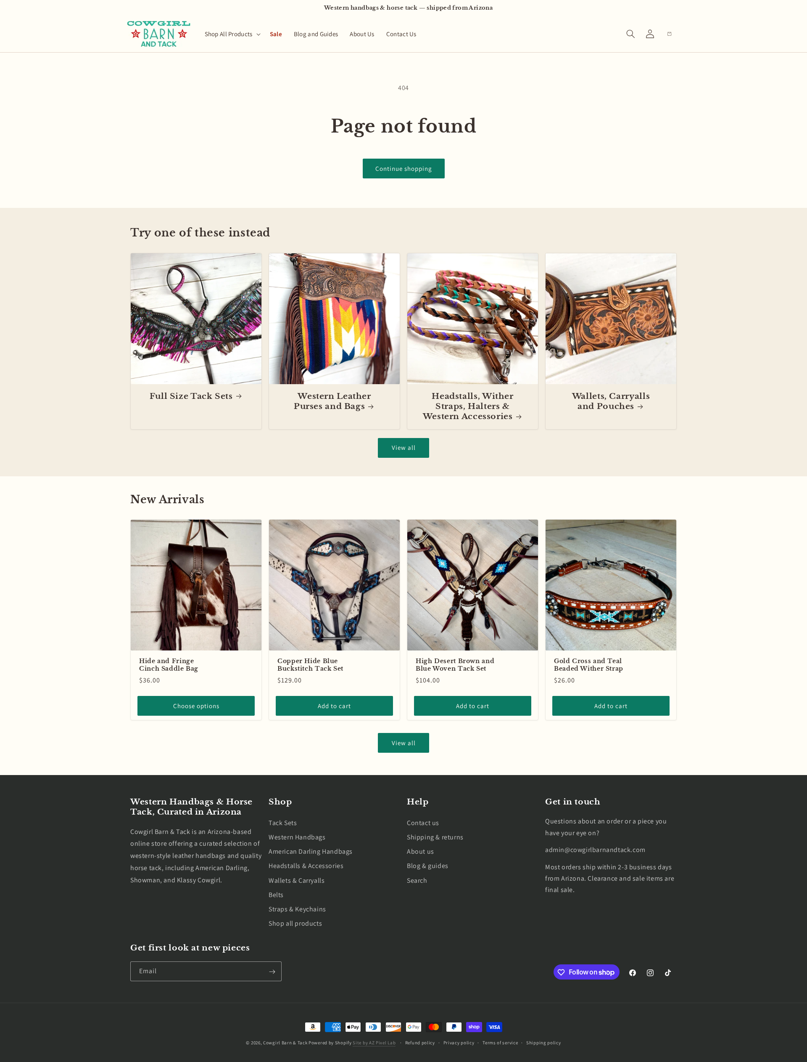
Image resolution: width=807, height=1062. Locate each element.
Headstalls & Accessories (306, 865)
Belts (276, 894)
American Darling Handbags (311, 851)
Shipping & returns (435, 837)
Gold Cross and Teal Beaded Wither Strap (588, 665)
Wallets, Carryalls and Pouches (611, 401)
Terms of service (500, 1042)
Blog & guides (427, 865)
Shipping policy (543, 1042)
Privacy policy (459, 1042)
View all (404, 447)
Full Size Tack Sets (191, 396)
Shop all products (295, 923)
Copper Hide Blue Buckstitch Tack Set (310, 665)
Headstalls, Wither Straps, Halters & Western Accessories (468, 406)
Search (417, 880)
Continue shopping (403, 169)
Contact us (423, 822)
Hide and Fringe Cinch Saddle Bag (168, 665)
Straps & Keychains (297, 908)
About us (420, 851)
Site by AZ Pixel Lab (374, 1043)
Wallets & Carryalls (296, 880)
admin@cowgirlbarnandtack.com (595, 849)
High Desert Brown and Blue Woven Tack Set (455, 665)
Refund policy (420, 1042)
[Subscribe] (272, 972)
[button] (231, 34)
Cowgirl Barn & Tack (285, 1043)
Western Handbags (297, 837)
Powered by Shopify (330, 1043)
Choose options (196, 706)
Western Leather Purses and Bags (332, 401)
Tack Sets (283, 822)
